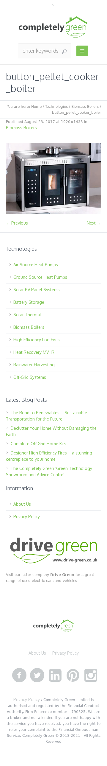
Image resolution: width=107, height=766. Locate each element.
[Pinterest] (72, 675)
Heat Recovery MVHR (33, 352)
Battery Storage (28, 302)
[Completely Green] (53, 27)
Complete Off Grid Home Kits (38, 443)
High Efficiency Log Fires (36, 339)
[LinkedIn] (55, 675)
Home (36, 107)
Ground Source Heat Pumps (40, 277)
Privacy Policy (26, 516)
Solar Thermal (27, 314)
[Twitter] (37, 675)
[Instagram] (90, 675)
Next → (94, 222)
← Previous (17, 222)
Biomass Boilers (85, 107)
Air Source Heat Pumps (35, 264)
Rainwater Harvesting (34, 364)
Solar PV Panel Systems (36, 289)
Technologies (56, 107)
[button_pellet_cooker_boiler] (53, 178)
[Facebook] (19, 675)
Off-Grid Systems (29, 377)
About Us (22, 504)
